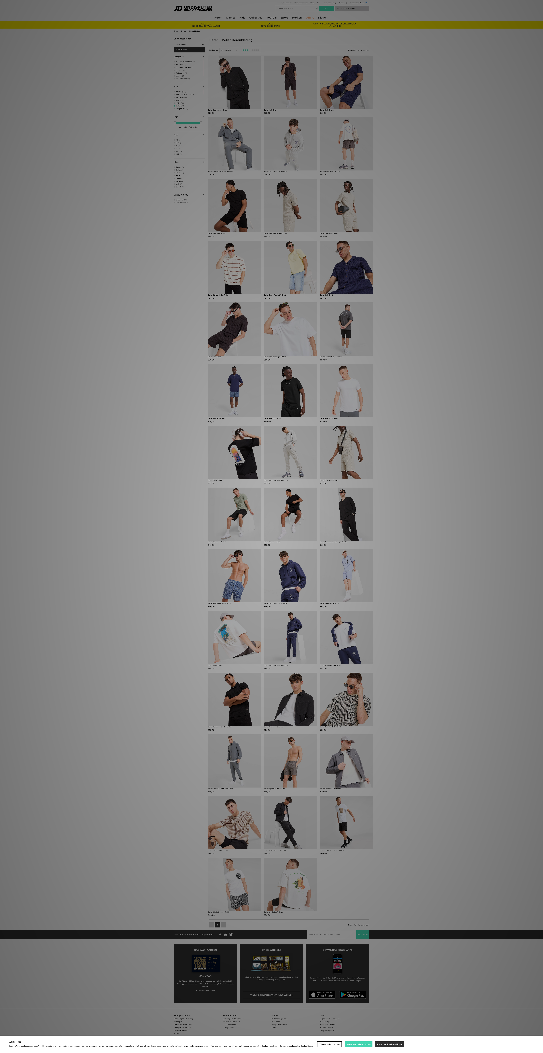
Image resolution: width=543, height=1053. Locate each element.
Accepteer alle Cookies (358, 1044)
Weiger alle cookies (329, 1044)
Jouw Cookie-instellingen (390, 1044)
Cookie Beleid (307, 1046)
